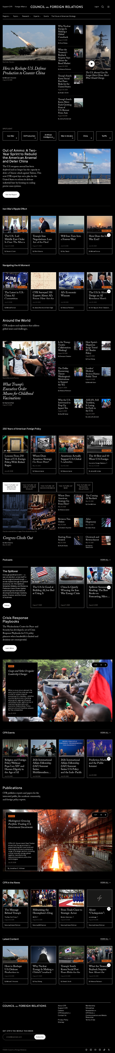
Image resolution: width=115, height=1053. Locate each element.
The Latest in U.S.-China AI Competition (15, 295)
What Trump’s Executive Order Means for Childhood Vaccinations (18, 391)
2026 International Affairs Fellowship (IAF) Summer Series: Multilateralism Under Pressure (42, 766)
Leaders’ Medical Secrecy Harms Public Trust (93, 372)
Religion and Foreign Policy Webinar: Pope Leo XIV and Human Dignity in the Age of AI (15, 766)
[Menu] (108, 7)
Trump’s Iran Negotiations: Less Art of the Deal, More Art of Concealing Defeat (42, 241)
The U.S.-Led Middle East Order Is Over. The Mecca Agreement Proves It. (15, 241)
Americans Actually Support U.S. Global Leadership (71, 459)
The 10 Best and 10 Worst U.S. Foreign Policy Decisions (99, 459)
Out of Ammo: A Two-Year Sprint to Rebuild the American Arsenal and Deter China (20, 155)
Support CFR (7, 7)
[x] (109, 1050)
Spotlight (7, 129)
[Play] (91, 64)
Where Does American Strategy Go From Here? (42, 459)
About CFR (62, 1006)
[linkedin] (91, 1050)
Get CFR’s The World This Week (18, 1031)
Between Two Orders (64, 520)
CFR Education (63, 1013)
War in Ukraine (67, 136)
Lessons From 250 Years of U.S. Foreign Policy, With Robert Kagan (15, 461)
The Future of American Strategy (63, 16)
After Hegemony (91, 520)
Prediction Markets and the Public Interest (99, 763)
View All (104, 560)
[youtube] (95, 1050)
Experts (36, 16)
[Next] (109, 235)
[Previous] (101, 664)
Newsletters (90, 1011)
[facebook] (86, 1050)
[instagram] (100, 1050)
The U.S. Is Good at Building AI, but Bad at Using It (43, 590)
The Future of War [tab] (66, 487)
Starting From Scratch (64, 538)
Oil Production (29, 136)
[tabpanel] (57, 520)
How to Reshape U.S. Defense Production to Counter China (24, 71)
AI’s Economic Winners (68, 294)
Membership (90, 1006)
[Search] (102, 7)
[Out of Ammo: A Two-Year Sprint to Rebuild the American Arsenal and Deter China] (84, 166)
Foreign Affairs (20, 7)
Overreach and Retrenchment (92, 538)
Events (46, 16)
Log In (97, 7)
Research (25, 16)
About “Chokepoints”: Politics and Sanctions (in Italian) (99, 915)
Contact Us (62, 1015)
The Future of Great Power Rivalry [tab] (29, 487)
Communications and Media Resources (96, 1016)
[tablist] (57, 487)
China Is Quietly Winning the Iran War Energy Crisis (70, 590)
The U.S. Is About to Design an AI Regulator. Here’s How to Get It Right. (99, 297)
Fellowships (90, 1008)
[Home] (57, 7)
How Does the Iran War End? (99, 238)
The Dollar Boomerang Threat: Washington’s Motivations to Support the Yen (64, 376)
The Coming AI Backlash (92, 497)
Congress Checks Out (18, 538)
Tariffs (104, 136)
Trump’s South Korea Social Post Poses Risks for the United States (65, 81)
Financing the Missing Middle (16, 823)
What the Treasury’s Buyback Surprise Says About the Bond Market (64, 57)
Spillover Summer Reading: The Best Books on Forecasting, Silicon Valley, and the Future (98, 592)
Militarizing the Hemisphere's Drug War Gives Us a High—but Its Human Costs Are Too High (43, 915)
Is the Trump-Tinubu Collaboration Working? (64, 346)
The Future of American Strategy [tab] (11, 487)
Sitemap (61, 1022)
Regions (6, 16)
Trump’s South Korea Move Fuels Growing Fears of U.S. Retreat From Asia (65, 106)
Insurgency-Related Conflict (21, 671)
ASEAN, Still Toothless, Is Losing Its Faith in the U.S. (92, 405)
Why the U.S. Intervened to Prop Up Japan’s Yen (64, 404)
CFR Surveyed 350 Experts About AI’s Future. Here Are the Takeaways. (43, 297)
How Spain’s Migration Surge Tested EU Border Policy (91, 347)
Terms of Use (90, 1020)
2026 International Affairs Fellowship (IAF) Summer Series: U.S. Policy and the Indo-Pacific (71, 766)
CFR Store (89, 1013)
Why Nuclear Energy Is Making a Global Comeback (64, 31)
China (85, 136)
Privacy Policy (63, 1020)
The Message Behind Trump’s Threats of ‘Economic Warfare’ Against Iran (15, 915)
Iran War (10, 136)
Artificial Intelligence (48, 136)
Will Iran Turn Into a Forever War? (71, 238)
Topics (15, 16)
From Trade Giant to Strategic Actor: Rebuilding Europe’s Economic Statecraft (71, 915)
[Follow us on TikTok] (104, 1050)
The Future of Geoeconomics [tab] (47, 487)
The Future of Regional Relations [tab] (84, 487)
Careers (61, 1011)
